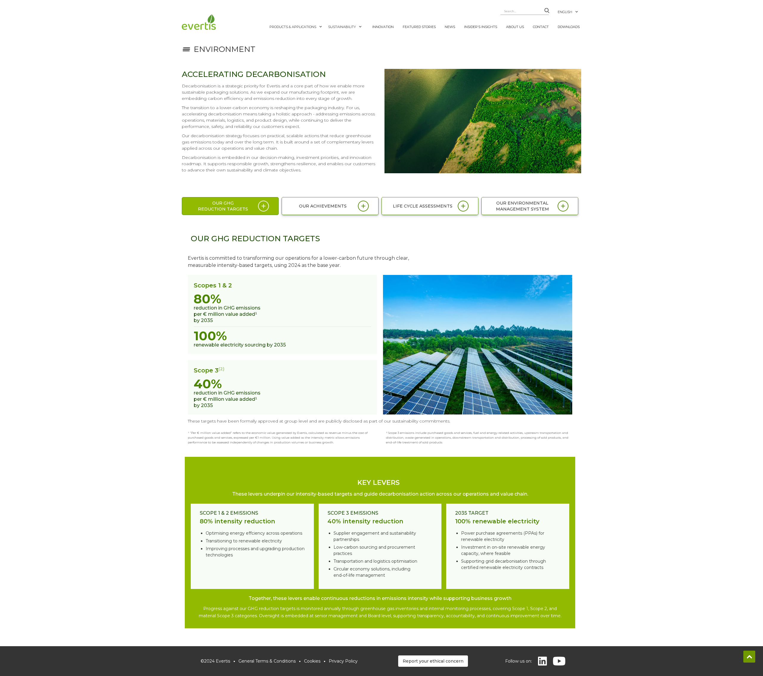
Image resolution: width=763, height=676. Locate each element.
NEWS (450, 27)
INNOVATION (383, 27)
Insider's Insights (480, 27)
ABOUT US (515, 27)
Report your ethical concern (433, 661)
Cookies (312, 661)
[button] (571, 9)
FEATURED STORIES (419, 27)
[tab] (230, 206)
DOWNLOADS (569, 27)
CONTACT (541, 27)
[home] (224, 22)
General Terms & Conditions (267, 661)
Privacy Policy (343, 661)
